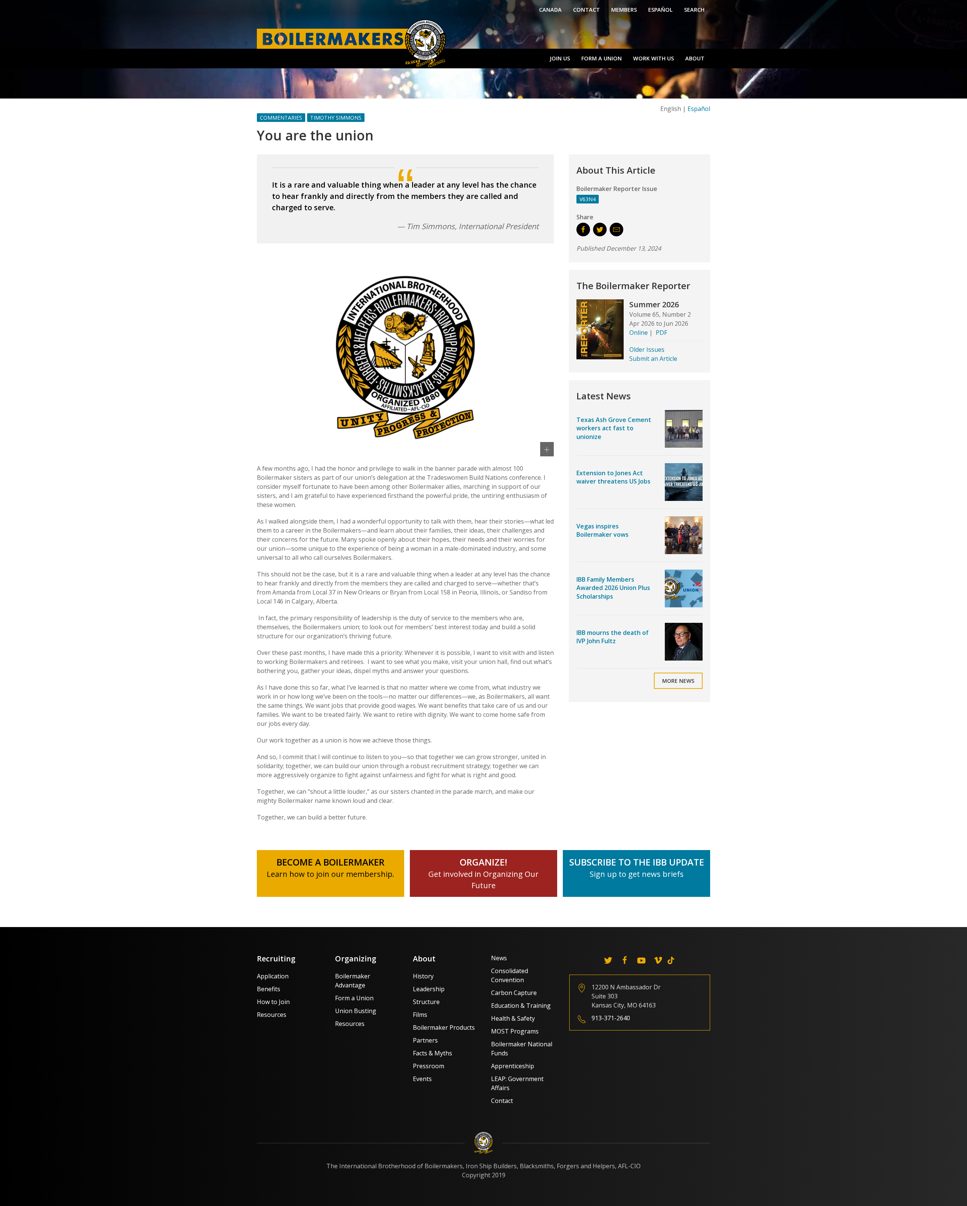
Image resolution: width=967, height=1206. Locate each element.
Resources (271, 1014)
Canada (550, 9)
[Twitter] (608, 960)
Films (420, 1014)
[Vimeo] (658, 960)
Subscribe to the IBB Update (636, 862)
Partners (425, 1040)
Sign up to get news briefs (637, 874)
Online (638, 332)
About (694, 58)
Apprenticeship (512, 1066)
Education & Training (521, 1005)
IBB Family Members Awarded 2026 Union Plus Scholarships (613, 588)
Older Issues (646, 349)
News (499, 958)
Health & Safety (513, 1018)
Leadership (429, 989)
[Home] (353, 43)
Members (624, 9)
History (423, 976)
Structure (426, 1002)
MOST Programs (515, 1031)
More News (678, 680)
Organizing (355, 958)
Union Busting (355, 1011)
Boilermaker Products (444, 1027)
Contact (586, 9)
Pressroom (428, 1066)
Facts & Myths (432, 1053)
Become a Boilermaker (331, 862)
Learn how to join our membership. (330, 874)
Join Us (560, 58)
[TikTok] (671, 960)
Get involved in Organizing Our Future (483, 874)
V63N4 (587, 199)
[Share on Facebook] (583, 229)
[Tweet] (600, 229)
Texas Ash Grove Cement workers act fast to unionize (613, 428)
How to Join (273, 1002)
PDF (661, 332)
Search (694, 9)
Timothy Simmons (335, 117)
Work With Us (653, 58)
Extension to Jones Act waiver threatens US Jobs (613, 477)
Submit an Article (653, 358)
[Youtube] (641, 960)
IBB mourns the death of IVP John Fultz (612, 636)
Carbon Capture (514, 993)
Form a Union (601, 58)
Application (273, 976)
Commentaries (281, 117)
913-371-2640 (611, 1018)
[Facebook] (624, 960)
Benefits (268, 989)
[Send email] (616, 229)
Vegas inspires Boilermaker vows (602, 530)
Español (660, 9)
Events (422, 1079)
